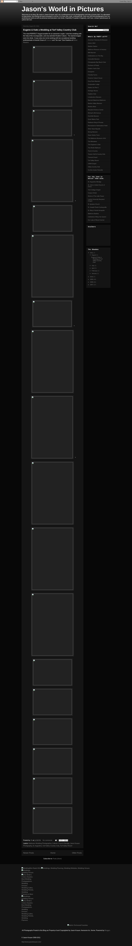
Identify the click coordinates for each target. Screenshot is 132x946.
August (94, 255)
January (94, 273)
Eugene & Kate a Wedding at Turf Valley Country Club (49, 30)
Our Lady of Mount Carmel (96, 220)
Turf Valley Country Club (51, 846)
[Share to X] (63, 840)
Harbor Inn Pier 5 (93, 87)
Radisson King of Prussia (95, 122)
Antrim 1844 (91, 43)
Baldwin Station (92, 46)
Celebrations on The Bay (95, 56)
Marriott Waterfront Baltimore (97, 100)
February (95, 271)
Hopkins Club (92, 94)
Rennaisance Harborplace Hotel (97, 125)
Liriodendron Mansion (94, 97)
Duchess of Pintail (93, 65)
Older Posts (77, 853)
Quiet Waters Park (93, 119)
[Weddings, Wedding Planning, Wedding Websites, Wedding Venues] (65, 868)
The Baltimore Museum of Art (97, 138)
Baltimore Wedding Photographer (40, 843)
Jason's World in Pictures (63, 9)
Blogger (107, 930)
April (93, 268)
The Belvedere (92, 141)
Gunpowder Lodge (93, 84)
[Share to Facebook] (65, 840)
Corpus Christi (92, 193)
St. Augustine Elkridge (94, 182)
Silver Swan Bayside (94, 129)
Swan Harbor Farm (94, 135)
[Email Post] (55, 840)
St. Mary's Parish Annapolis (96, 210)
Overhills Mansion (93, 116)
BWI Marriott (92, 52)
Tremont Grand (92, 157)
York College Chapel (94, 190)
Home (52, 853)
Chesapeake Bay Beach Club (97, 62)
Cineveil (49, 40)
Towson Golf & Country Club (96, 154)
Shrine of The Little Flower (96, 196)
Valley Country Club (94, 167)
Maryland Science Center (95, 110)
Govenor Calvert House (95, 78)
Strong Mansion (93, 132)
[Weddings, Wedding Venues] (28, 871)
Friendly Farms (92, 75)
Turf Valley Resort (66, 846)
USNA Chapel (92, 163)
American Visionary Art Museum (97, 40)
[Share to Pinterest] (67, 840)
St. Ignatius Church (94, 204)
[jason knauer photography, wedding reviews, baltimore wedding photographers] (31, 868)
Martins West (92, 106)
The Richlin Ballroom (94, 148)
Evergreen (91, 71)
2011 (91, 253)
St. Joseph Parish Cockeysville (97, 207)
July (93, 265)
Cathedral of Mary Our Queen (97, 217)
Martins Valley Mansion (95, 103)
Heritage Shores (93, 90)
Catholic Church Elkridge (60, 843)
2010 (92, 276)
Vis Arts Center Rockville (95, 170)
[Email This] (60, 840)
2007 (92, 284)
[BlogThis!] (62, 840)
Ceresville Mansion (94, 59)
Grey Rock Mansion (94, 81)
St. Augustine (37, 846)
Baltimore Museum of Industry (97, 49)
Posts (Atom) (57, 858)
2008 (92, 282)
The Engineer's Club (94, 144)
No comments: (48, 840)
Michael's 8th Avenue (94, 113)
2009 (92, 279)
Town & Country (93, 151)
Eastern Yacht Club (94, 68)
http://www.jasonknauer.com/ (31, 942)
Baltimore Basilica (93, 213)
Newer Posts (28, 853)
